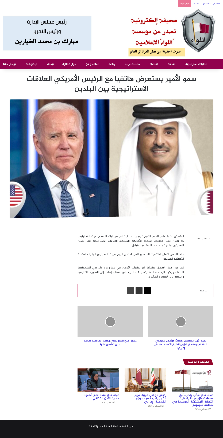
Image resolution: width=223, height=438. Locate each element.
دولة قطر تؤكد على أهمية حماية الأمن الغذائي (101, 397)
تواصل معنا (10, 64)
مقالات (172, 64)
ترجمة (51, 64)
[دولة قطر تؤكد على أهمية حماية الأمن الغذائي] (98, 380)
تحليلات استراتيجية (196, 64)
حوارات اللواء (69, 64)
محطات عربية (133, 64)
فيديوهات (32, 64)
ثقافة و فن (92, 64)
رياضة (112, 64)
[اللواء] (111, 33)
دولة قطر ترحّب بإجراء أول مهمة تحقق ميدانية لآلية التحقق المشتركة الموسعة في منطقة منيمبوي (192, 400)
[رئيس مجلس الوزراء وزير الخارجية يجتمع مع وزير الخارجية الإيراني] (145, 380)
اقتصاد (154, 64)
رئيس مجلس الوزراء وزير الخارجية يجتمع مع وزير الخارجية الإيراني (150, 398)
